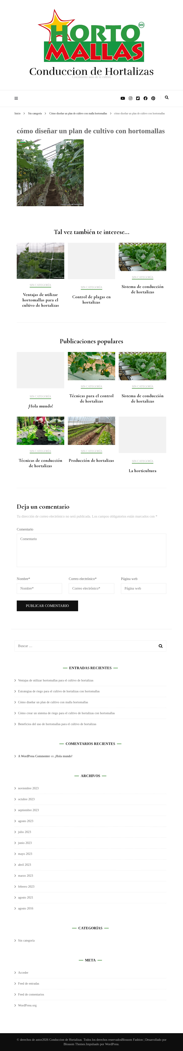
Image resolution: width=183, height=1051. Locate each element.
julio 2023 (24, 832)
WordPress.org (27, 1005)
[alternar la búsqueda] (166, 97)
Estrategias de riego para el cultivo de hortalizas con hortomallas (59, 691)
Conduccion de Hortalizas (91, 71)
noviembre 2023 (28, 788)
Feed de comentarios (31, 994)
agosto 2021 (25, 897)
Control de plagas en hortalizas (91, 299)
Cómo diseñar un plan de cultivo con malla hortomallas (53, 702)
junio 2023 (25, 843)
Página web (129, 579)
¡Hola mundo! (40, 406)
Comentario (25, 529)
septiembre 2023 (28, 810)
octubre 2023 (26, 799)
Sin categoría (35, 113)
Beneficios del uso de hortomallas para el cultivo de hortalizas (57, 724)
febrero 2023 (26, 886)
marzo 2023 (25, 875)
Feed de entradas (28, 983)
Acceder (23, 972)
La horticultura (142, 470)
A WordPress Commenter (34, 756)
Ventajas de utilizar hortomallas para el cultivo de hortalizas (40, 300)
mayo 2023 (25, 854)
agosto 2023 (25, 821)
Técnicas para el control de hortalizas (91, 398)
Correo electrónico (83, 579)
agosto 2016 (25, 908)
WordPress (112, 1044)
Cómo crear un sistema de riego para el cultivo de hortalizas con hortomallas (66, 713)
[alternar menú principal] (17, 98)
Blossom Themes (74, 1044)
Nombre (23, 579)
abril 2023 (24, 864)
